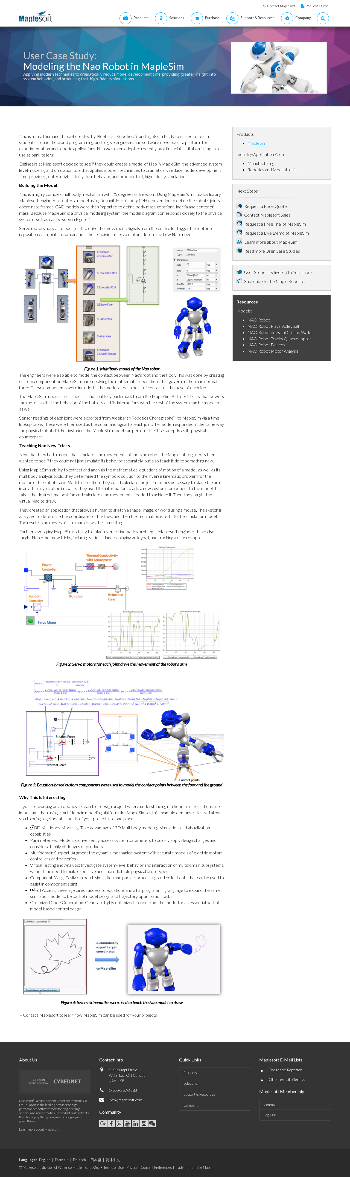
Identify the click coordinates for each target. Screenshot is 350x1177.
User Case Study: (59, 55)
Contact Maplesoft (281, 6)
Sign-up (269, 1104)
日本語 (96, 1160)
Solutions (190, 1083)
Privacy (132, 1167)
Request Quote (317, 6)
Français (61, 1160)
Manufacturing (260, 163)
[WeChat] (152, 1123)
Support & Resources (199, 1094)
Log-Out (270, 1115)
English (44, 1160)
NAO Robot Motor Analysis (273, 350)
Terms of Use (114, 1167)
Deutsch (79, 1160)
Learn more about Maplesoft (39, 1129)
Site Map (203, 1167)
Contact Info (111, 1059)
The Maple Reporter (285, 1069)
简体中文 (113, 1160)
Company (190, 1105)
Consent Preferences (156, 1167)
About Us (28, 1059)
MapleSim (256, 143)
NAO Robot (258, 319)
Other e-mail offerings (287, 1079)
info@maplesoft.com (125, 1100)
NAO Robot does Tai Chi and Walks (279, 332)
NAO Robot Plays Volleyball (273, 326)
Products (190, 1072)
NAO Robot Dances (266, 344)
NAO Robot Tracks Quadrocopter (279, 338)
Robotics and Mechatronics (273, 169)
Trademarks (184, 1167)
